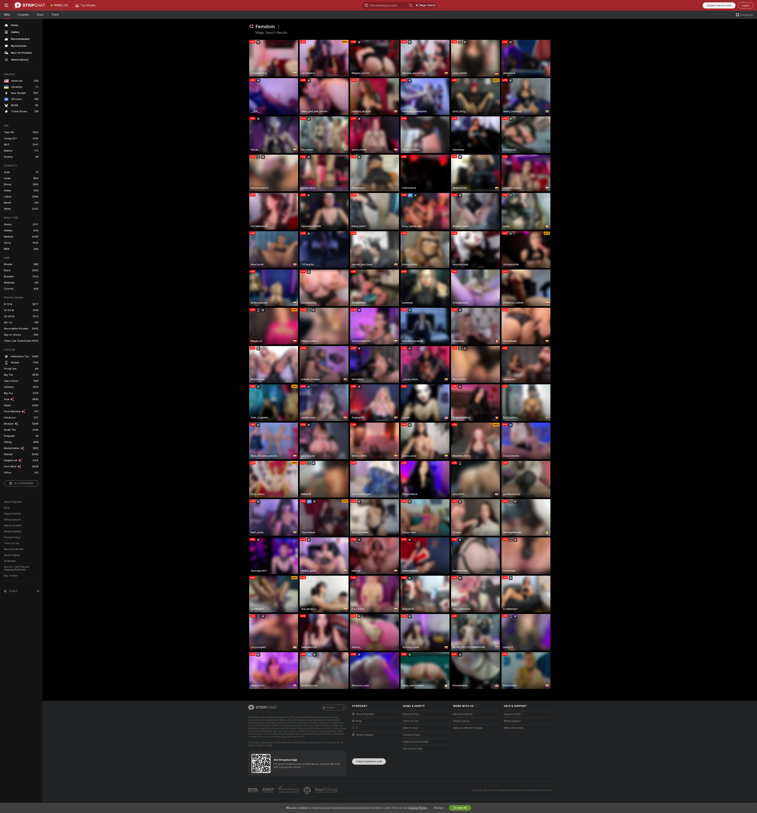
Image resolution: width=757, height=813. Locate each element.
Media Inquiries (12, 531)
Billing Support (12, 519)
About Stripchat (13, 502)
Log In (745, 5)
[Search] (410, 5)
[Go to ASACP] (268, 790)
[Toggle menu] (6, 5)
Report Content (12, 525)
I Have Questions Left (369, 761)
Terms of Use (11, 543)
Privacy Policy (12, 537)
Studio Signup (12, 555)
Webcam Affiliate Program (468, 728)
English (331, 707)
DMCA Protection (514, 728)
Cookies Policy (411, 734)
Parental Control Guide (415, 741)
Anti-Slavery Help (413, 748)
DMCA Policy (410, 728)
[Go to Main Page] (30, 5)
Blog (6, 507)
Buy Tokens (11, 575)
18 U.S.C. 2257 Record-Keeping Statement (17, 568)
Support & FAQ (12, 513)
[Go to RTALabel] (253, 790)
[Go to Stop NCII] (326, 790)
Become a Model (13, 549)
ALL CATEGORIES (23, 483)
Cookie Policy (417, 807)
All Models (10, 561)
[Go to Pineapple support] (307, 790)
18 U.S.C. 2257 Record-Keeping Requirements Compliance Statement (512, 790)
